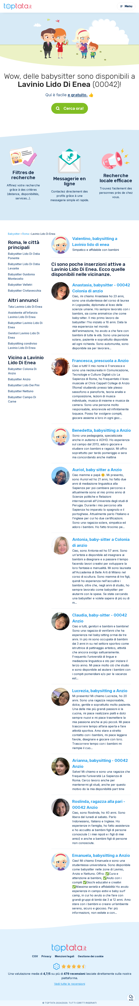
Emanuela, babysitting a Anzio (101, 855)
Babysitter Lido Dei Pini (23, 385)
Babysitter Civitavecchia (24, 290)
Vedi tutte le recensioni (69, 984)
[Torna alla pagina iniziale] (18, 6)
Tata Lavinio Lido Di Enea (25, 306)
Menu (128, 6)
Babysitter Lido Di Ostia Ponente (24, 256)
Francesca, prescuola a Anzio (100, 360)
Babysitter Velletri (20, 284)
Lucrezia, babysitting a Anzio (99, 690)
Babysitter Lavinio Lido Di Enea (25, 325)
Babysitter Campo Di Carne (22, 399)
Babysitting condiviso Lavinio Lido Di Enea (22, 346)
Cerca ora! (74, 108)
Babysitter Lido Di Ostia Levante (24, 266)
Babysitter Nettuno (20, 391)
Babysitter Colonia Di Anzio (22, 371)
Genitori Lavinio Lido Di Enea (23, 335)
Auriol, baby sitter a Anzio (97, 469)
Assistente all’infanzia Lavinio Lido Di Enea (22, 315)
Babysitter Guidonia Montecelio (21, 276)
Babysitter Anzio (19, 379)
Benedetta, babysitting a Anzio (101, 430)
